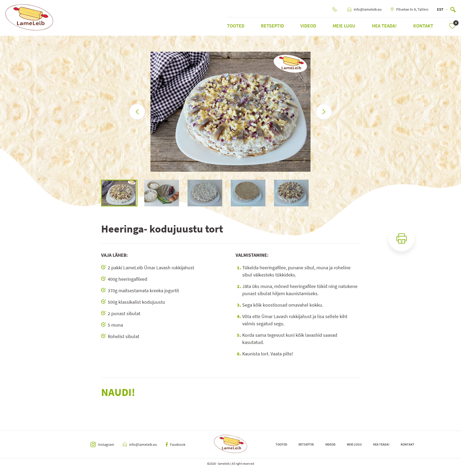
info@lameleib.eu (368, 9)
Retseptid (272, 26)
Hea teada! (384, 26)
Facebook (177, 444)
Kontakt (423, 26)
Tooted (235, 26)
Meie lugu (344, 26)
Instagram (106, 444)
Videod (308, 26)
